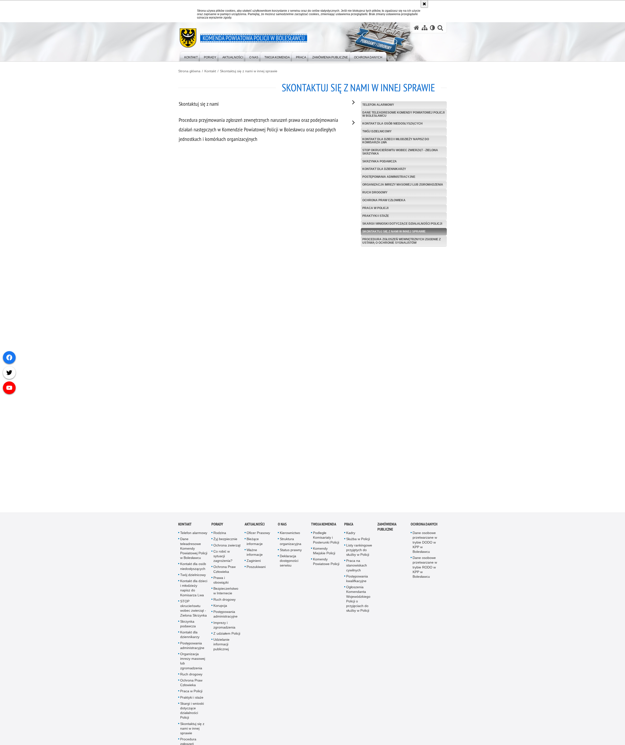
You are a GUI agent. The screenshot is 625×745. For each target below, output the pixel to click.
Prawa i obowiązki (221, 583)
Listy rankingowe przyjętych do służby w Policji (359, 553)
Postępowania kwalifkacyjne (357, 582)
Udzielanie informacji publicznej (221, 647)
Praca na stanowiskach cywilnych (356, 569)
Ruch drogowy (374, 192)
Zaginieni (254, 564)
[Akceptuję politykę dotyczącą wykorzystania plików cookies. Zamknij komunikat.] (424, 4)
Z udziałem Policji (226, 637)
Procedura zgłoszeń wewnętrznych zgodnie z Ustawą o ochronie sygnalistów (401, 241)
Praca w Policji (375, 208)
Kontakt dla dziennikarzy (384, 169)
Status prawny (291, 553)
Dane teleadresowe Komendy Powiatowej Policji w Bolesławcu (403, 114)
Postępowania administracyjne (388, 176)
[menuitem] (191, 56)
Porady (217, 527)
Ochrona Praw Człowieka (384, 200)
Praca (348, 527)
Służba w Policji (358, 543)
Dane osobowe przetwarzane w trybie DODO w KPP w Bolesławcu (425, 546)
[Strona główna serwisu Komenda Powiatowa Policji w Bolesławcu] (416, 28)
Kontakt (210, 71)
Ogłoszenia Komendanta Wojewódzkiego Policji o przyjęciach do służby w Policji (358, 602)
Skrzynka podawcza (379, 161)
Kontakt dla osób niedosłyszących (392, 123)
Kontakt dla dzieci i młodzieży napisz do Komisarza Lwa (395, 140)
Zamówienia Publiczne (386, 530)
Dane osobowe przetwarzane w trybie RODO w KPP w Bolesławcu (425, 570)
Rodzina (219, 536)
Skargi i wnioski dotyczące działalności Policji (402, 223)
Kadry (350, 536)
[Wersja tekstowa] (432, 28)
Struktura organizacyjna (290, 545)
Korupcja (220, 609)
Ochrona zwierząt (226, 549)
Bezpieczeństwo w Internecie (225, 594)
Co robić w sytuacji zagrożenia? (222, 559)
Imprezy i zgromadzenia (224, 628)
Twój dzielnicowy (377, 131)
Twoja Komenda (323, 527)
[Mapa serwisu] (424, 28)
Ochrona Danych (424, 527)
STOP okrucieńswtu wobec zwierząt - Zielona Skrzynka (400, 151)
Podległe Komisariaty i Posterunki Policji (326, 541)
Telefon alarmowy (378, 104)
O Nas (282, 527)
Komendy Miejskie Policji (324, 554)
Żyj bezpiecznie (225, 543)
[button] (440, 28)
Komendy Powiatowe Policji (326, 565)
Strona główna (189, 71)
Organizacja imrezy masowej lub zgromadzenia (402, 184)
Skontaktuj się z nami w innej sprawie (248, 71)
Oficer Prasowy (258, 536)
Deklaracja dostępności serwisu (289, 564)
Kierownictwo (290, 536)
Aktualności (255, 527)
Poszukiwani (256, 570)
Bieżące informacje (255, 545)
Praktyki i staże (375, 216)
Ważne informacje (255, 555)
